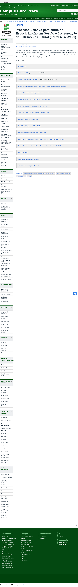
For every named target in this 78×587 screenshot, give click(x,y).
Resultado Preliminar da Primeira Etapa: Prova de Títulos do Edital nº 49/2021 (41, 139)
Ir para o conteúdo (5, 5)
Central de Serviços (46, 18)
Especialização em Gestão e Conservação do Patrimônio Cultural (39, 173)
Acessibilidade (54, 5)
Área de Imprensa (59, 18)
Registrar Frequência (26, 544)
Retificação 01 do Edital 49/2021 (28, 119)
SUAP (30, 18)
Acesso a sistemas (26, 540)
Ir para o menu (15, 5)
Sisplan (23, 558)
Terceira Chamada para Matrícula (29, 165)
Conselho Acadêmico (8, 544)
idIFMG (23, 556)
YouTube (77, 14)
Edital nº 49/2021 (21, 176)
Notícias (19, 21)
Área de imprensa (26, 542)
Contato (76, 18)
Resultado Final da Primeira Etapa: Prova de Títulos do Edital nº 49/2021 (40, 146)
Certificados (24, 560)
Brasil (6, 2)
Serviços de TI (25, 552)
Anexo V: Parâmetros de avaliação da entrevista (32, 106)
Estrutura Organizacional (9, 538)
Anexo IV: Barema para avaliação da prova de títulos (34, 99)
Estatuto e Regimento (8, 558)
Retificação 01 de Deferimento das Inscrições (32, 132)
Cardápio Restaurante (27, 550)
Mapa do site (74, 5)
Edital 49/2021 (22, 66)
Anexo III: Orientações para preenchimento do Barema (34, 93)
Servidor (37, 18)
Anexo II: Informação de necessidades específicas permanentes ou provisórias (42, 86)
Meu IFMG (20, 18)
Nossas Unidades (7, 565)
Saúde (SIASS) (6, 556)
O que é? (61, 536)
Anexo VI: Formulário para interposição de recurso (33, 112)
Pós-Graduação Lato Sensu (63, 173)
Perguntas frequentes (27, 536)
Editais (29, 176)
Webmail (23, 548)
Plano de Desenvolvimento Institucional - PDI (7, 561)
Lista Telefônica (25, 554)
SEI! (26, 18)
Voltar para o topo (72, 525)
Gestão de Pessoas (7, 542)
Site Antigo (69, 18)
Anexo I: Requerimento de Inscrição (29, 79)
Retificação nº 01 (23, 73)
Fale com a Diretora (7, 567)
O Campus (5, 536)
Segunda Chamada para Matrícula (28, 159)
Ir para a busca (25, 5)
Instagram (72, 14)
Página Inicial (12, 21)
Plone (24, 585)
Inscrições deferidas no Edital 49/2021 (29, 126)
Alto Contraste (64, 5)
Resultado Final (23, 152)
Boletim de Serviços (7, 554)
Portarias (4, 552)
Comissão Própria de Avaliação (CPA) (8, 547)
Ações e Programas (7, 550)
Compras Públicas (7, 540)
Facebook (75, 14)
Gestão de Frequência (27, 546)
